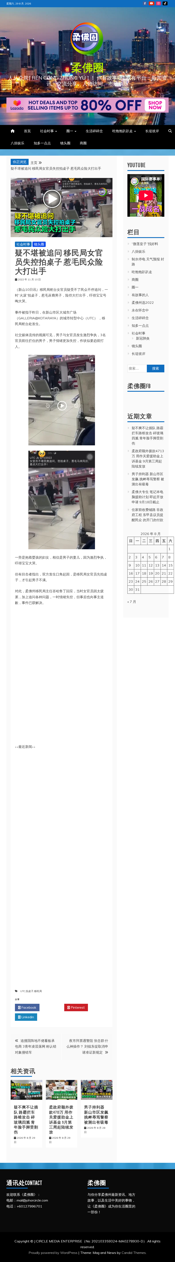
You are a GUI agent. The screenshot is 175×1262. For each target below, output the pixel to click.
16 (131, 573)
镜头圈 (65, 143)
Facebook (28, 1007)
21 (164, 573)
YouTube (151, 3)
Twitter (53, 1007)
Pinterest (77, 1007)
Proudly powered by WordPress (53, 1253)
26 (151, 581)
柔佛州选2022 (143, 302)
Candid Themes (134, 1253)
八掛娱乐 (17, 143)
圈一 (69, 131)
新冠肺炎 (143, 338)
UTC (22, 991)
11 (144, 565)
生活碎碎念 (94, 131)
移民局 (38, 991)
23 (131, 581)
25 (144, 581)
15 (170, 565)
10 (137, 565)
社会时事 (47, 131)
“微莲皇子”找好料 (145, 244)
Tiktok (165, 3)
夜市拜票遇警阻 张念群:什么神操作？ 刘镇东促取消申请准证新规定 (87, 1046)
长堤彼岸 (152, 131)
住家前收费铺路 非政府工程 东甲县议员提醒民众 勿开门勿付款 (147, 515)
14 (164, 565)
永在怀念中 (140, 310)
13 (157, 565)
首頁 (27, 131)
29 (170, 581)
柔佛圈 (87, 67)
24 (137, 581)
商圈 (83, 143)
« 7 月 (131, 601)
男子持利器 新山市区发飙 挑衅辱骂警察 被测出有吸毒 (148, 479)
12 (151, 565)
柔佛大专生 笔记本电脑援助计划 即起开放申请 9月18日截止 (147, 497)
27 (157, 581)
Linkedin (27, 1017)
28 (164, 581)
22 (170, 573)
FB (145, 3)
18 (144, 573)
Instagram (158, 3)
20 (157, 573)
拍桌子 (30, 991)
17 (137, 573)
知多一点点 (42, 143)
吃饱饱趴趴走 (122, 131)
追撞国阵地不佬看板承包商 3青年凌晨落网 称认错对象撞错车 (35, 1046)
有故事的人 (140, 295)
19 (151, 573)
